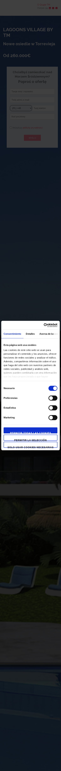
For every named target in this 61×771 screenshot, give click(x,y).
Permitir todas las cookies (30, 432)
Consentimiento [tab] (12, 333)
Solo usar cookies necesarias (31, 447)
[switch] (52, 398)
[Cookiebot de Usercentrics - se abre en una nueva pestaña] (43, 325)
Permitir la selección (30, 440)
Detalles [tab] (30, 333)
